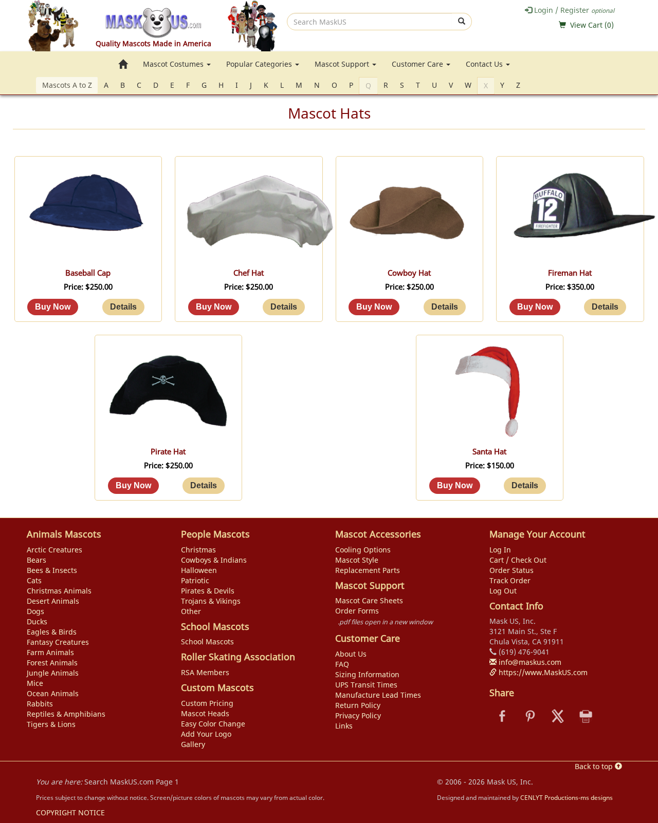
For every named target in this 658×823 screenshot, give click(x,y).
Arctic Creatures (54, 549)
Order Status (511, 570)
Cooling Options (363, 549)
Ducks (37, 621)
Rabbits (40, 704)
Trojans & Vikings (211, 601)
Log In (500, 549)
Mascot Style (356, 560)
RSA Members (205, 672)
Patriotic (195, 580)
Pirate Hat (168, 451)
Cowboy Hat (409, 272)
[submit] (462, 21)
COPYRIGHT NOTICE (70, 812)
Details (123, 306)
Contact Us (485, 64)
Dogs (35, 611)
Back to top (595, 766)
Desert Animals (53, 601)
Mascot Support (343, 64)
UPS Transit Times (366, 685)
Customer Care (418, 64)
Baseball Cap (88, 272)
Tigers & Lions (51, 724)
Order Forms (357, 611)
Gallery (193, 744)
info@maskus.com (529, 662)
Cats (34, 580)
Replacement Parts (367, 570)
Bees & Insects (52, 570)
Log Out (503, 591)
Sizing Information (367, 674)
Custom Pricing (207, 703)
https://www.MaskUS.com (542, 672)
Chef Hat (248, 272)
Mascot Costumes (174, 64)
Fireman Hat (570, 272)
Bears (36, 560)
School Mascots (207, 641)
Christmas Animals (59, 591)
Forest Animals (52, 662)
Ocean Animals (53, 693)
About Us (351, 654)
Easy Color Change (213, 724)
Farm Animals (50, 652)
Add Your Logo (206, 734)
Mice (35, 683)
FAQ (342, 664)
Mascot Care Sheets (369, 600)
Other (191, 611)
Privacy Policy (358, 715)
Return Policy (357, 705)
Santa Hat (489, 451)
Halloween (199, 570)
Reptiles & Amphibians (66, 714)
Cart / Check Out (517, 560)
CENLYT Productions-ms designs (566, 797)
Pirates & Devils (207, 591)
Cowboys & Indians (214, 560)
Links (344, 726)
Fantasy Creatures (58, 642)
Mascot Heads (205, 713)
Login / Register (573, 10)
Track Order (510, 580)
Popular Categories (260, 64)
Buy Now (52, 306)
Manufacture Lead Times (378, 695)
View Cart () (592, 25)
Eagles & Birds (52, 632)
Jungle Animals (53, 673)
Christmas (198, 549)
